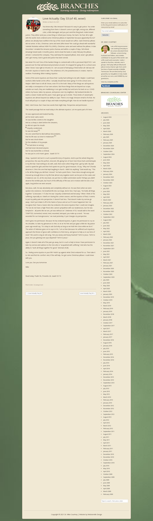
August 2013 (107, 386)
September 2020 (108, 277)
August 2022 (107, 220)
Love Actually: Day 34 (87, 293)
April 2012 (106, 423)
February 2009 (108, 494)
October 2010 (107, 460)
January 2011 (107, 451)
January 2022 (107, 240)
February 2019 (108, 308)
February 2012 (108, 428)
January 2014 (107, 374)
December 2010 (108, 454)
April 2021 (106, 257)
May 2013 (106, 394)
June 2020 (106, 283)
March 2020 (107, 291)
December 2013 (108, 377)
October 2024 (107, 151)
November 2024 (108, 148)
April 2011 (106, 443)
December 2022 (108, 209)
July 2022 (106, 223)
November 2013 (108, 380)
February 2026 (108, 134)
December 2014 (108, 357)
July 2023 (106, 188)
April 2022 (106, 231)
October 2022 (107, 214)
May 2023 (106, 194)
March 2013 (107, 397)
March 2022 (107, 234)
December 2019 (108, 297)
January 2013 (107, 403)
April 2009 (106, 488)
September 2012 (108, 414)
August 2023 (107, 186)
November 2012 (108, 409)
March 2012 (107, 426)
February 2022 (108, 237)
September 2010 (108, 463)
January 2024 (107, 174)
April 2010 (106, 471)
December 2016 (108, 340)
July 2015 (106, 348)
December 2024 (108, 146)
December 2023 (108, 177)
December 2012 (108, 406)
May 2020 (106, 286)
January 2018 (107, 320)
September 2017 (108, 326)
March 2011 (107, 446)
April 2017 (106, 329)
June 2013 (106, 391)
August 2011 (107, 434)
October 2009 (107, 474)
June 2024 (106, 160)
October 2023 (107, 183)
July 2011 (106, 437)
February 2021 (108, 263)
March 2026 (107, 131)
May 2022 (106, 228)
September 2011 (108, 431)
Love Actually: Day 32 (34, 293)
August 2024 (107, 157)
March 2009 (107, 491)
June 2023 (106, 191)
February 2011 (108, 448)
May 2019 (106, 303)
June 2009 (106, 483)
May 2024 (106, 163)
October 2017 (107, 323)
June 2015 (106, 351)
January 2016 (107, 346)
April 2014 (106, 369)
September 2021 (108, 249)
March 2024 (107, 169)
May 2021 (106, 254)
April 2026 (106, 129)
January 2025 (107, 143)
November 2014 (108, 360)
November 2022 (108, 211)
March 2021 (107, 260)
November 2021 (108, 246)
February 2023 (108, 203)
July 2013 (106, 388)
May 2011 (106, 440)
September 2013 (108, 383)
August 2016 (107, 343)
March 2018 (107, 317)
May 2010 (106, 468)
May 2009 (106, 486)
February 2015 (108, 354)
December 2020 (108, 268)
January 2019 (107, 311)
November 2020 (108, 271)
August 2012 (107, 417)
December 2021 (108, 243)
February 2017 (108, 334)
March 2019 (107, 306)
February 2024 (108, 171)
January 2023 (107, 206)
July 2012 (106, 420)
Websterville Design (95, 514)
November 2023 (108, 180)
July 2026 (106, 120)
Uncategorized (38, 285)
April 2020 (106, 289)
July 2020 (106, 280)
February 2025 (108, 140)
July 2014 (106, 363)
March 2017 (107, 331)
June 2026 (106, 123)
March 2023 (107, 200)
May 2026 (106, 126)
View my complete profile (109, 82)
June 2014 (106, 366)
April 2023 (106, 197)
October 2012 (107, 411)
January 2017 (107, 337)
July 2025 (106, 137)
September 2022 (108, 217)
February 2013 (108, 400)
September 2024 (108, 154)
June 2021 (106, 251)
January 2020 (107, 294)
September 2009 (108, 477)
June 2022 (106, 226)
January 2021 (107, 266)
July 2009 (106, 480)
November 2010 (108, 457)
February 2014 (108, 371)
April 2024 (106, 166)
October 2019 (107, 300)
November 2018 (108, 314)
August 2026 (107, 117)
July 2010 (106, 466)
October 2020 (107, 274)
